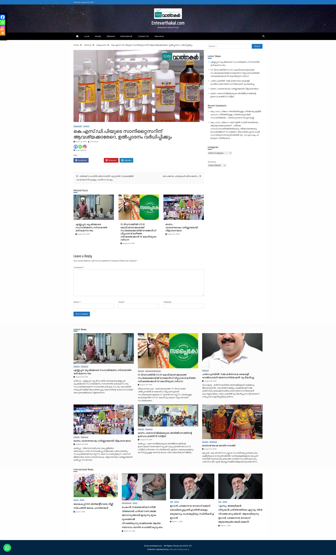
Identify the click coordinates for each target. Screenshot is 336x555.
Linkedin (127, 160)
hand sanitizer (80, 150)
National (111, 36)
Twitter (97, 160)
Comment (79, 267)
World (82, 499)
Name (77, 302)
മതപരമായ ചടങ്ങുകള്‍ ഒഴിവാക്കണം (180, 176)
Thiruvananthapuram (153, 371)
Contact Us (143, 36)
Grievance (159, 36)
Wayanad (84, 366)
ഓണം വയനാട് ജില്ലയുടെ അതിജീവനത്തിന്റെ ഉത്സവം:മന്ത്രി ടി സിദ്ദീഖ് (165, 434)
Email (122, 302)
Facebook (82, 160)
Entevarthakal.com (168, 23)
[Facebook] (76, 147)
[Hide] (1, 38)
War (171, 501)
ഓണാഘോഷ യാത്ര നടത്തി (218, 445)
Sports (76, 499)
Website (167, 302)
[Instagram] (85, 147)
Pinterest (111, 160)
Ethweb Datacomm (178, 549)
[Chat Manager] (7, 548)
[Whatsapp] (80, 147)
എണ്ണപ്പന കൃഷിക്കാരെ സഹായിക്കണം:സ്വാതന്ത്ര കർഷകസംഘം (91, 227)
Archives (212, 161)
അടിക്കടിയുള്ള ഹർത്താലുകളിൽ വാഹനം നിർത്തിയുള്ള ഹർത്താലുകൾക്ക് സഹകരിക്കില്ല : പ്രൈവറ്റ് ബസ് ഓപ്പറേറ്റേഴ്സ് (235, 114)
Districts (86, 126)
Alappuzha (78, 126)
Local (86, 36)
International (126, 36)
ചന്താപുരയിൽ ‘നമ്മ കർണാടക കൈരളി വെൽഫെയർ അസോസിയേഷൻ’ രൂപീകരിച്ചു (228, 375)
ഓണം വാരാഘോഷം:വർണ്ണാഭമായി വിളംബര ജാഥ (181, 227)
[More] (2, 33)
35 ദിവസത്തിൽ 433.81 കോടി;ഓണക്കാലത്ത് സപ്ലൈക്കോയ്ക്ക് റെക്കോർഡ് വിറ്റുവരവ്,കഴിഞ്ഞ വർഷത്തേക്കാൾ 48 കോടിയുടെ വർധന (138, 232)
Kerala (98, 36)
